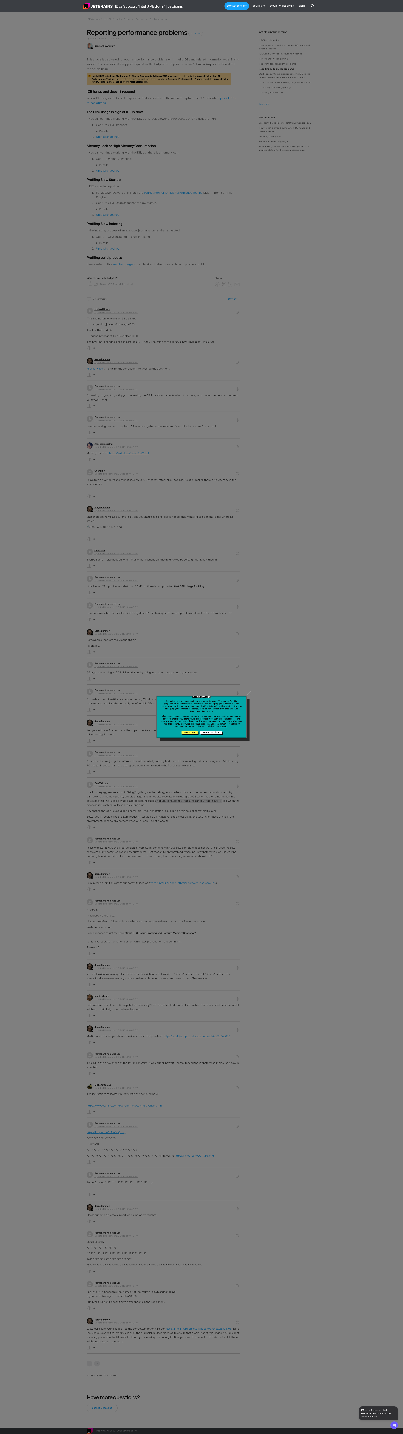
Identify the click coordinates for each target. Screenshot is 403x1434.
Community (259, 6)
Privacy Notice (194, 721)
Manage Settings (211, 732)
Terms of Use (218, 721)
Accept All (189, 732)
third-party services (179, 724)
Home (98, 6)
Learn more (207, 711)
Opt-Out (223, 726)
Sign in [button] (302, 6)
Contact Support (237, 6)
